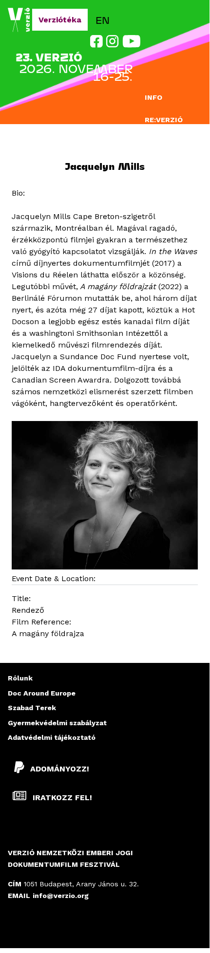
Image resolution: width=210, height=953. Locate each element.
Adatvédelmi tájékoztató (51, 737)
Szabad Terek (32, 708)
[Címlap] (20, 20)
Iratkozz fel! (61, 797)
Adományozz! (59, 768)
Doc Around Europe (42, 693)
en (102, 19)
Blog (155, 179)
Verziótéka (59, 19)
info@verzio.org (61, 895)
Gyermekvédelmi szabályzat (57, 723)
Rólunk (20, 678)
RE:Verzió (164, 120)
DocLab (159, 138)
